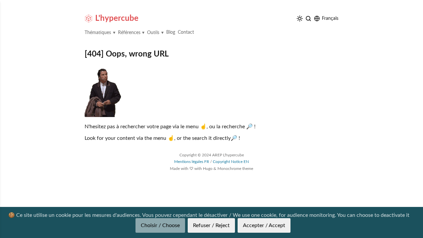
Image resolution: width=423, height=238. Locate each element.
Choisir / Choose (160, 225)
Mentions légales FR (191, 162)
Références (129, 32)
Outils (153, 32)
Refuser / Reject (211, 225)
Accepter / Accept (264, 225)
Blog (170, 32)
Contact (186, 32)
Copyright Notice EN (231, 162)
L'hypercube (116, 18)
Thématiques (98, 32)
